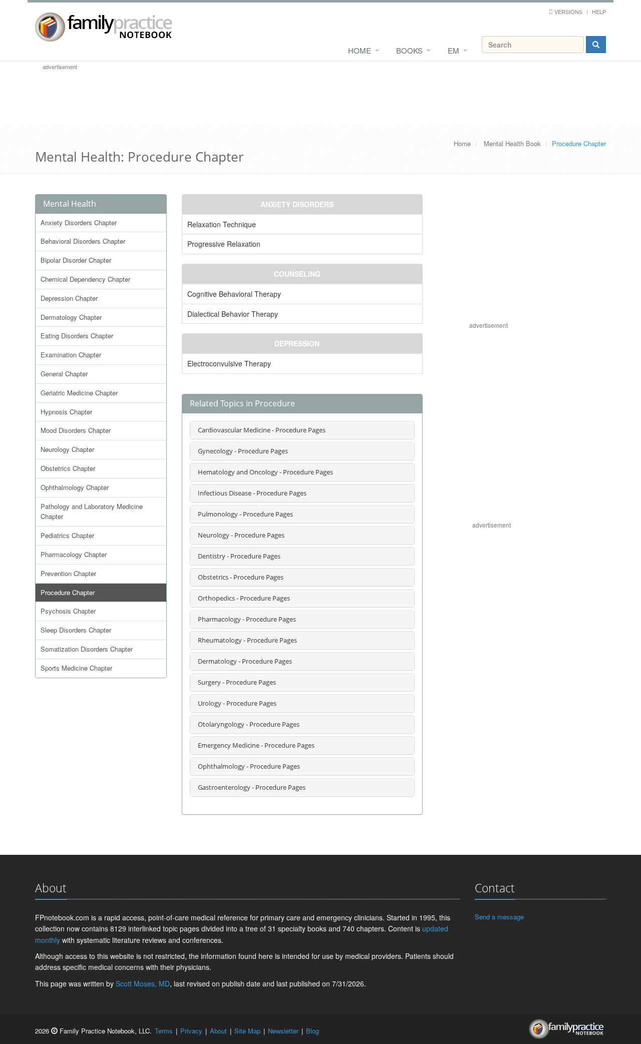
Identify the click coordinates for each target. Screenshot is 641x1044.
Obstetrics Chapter (68, 468)
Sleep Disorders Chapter (76, 630)
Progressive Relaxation (223, 244)
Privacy (191, 1030)
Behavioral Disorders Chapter (83, 241)
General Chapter (64, 373)
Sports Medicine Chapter (76, 668)
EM (453, 50)
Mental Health (69, 203)
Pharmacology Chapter (74, 554)
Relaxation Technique (221, 224)
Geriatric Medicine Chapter (79, 392)
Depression (296, 343)
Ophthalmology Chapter (75, 487)
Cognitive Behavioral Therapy (234, 294)
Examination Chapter (71, 354)
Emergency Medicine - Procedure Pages (256, 745)
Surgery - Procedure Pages (237, 682)
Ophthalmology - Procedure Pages (249, 766)
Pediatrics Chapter (67, 535)
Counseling (297, 274)
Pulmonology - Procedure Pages (245, 513)
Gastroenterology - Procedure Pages (251, 787)
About (218, 1030)
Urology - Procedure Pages (237, 703)
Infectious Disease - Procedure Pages (252, 492)
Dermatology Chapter (71, 317)
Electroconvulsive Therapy (229, 363)
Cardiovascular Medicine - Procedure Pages (262, 429)
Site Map (247, 1030)
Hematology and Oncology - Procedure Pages (265, 471)
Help (599, 12)
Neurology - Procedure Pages (241, 535)
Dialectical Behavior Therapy (232, 314)
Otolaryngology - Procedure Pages (248, 724)
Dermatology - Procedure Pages (245, 661)
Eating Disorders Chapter (77, 335)
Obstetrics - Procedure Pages (240, 577)
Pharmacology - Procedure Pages (247, 619)
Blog (312, 1030)
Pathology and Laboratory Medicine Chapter (92, 511)
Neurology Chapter (67, 449)
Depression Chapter (69, 298)
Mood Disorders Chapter (76, 430)
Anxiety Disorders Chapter (79, 222)
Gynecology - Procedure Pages (243, 450)
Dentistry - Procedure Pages (239, 556)
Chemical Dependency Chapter (85, 279)
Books (409, 50)
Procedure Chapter (68, 592)
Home (359, 50)
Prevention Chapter (68, 573)
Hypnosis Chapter (66, 411)
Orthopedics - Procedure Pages (244, 598)
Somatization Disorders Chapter (87, 649)
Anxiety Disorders (297, 204)
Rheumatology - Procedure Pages (247, 640)
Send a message (499, 916)
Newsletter (283, 1030)
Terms (164, 1030)
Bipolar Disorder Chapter (76, 260)
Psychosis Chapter (68, 611)
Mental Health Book (512, 143)
